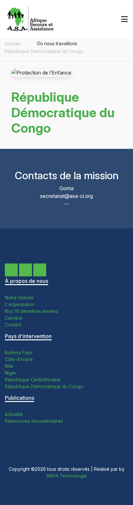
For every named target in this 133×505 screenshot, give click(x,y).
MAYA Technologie (66, 476)
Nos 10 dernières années (31, 311)
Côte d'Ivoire (19, 359)
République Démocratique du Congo (44, 51)
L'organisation (20, 304)
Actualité (14, 414)
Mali (9, 366)
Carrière (13, 318)
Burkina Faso (18, 352)
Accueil (12, 43)
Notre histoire (19, 297)
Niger (10, 373)
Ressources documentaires (34, 421)
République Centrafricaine (33, 379)
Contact (13, 324)
